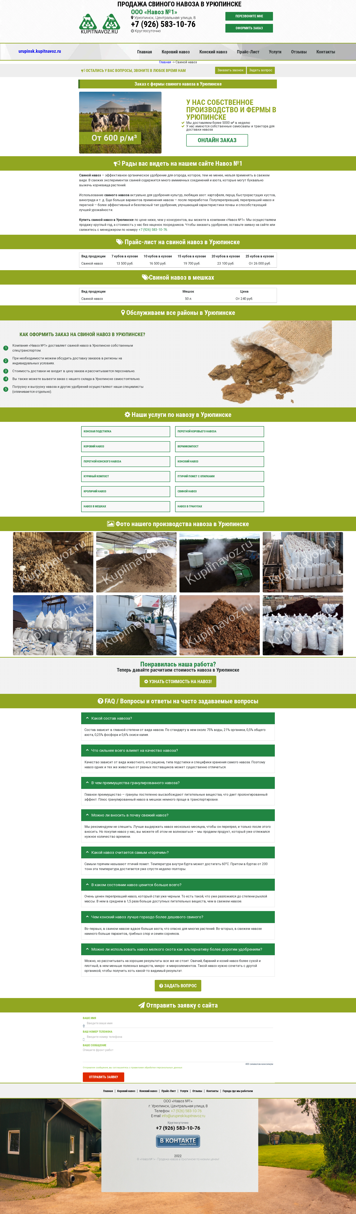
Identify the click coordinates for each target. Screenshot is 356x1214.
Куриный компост (96, 476)
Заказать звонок (231, 70)
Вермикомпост (188, 446)
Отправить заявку (103, 1077)
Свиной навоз (187, 491)
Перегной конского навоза (102, 461)
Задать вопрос (260, 70)
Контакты (325, 51)
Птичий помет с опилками (196, 476)
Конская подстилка (97, 431)
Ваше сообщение (94, 1045)
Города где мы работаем (238, 1091)
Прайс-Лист (248, 51)
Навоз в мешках (95, 506)
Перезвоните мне (249, 16)
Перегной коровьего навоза (197, 431)
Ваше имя (89, 1018)
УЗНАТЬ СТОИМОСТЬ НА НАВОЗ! (180, 681)
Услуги (275, 51)
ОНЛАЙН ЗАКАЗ (217, 140)
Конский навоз (213, 51)
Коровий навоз (176, 51)
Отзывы (299, 51)
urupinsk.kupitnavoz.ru (40, 51)
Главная (144, 51)
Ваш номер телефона (97, 1031)
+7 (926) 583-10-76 (163, 24)
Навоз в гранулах (190, 506)
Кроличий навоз (95, 491)
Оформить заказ (249, 28)
